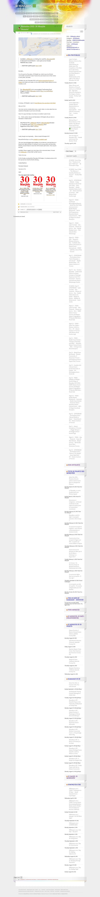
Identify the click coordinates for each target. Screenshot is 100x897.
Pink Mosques (73, 610)
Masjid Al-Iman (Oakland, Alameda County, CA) (74, 661)
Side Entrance (74, 465)
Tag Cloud (29, 13)
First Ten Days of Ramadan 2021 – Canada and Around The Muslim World (75, 138)
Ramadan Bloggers (45, 16)
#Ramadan (33, 91)
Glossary (54, 16)
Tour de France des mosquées (75, 472)
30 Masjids (23, 6)
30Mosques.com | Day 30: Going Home (75, 837)
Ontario (32, 206)
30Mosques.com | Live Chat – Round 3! (75, 830)
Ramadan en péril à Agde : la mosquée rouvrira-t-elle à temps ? (75, 517)
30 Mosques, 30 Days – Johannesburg (75, 617)
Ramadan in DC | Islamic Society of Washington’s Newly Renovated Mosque (74, 713)
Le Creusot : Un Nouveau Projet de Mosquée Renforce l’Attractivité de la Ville (75, 565)
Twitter (29, 16)
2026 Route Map (48, 13)
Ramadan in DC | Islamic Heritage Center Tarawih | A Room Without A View (75, 751)
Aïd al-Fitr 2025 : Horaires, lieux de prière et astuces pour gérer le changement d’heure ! (75, 480)
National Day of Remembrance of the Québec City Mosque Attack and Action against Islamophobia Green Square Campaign (74, 125)
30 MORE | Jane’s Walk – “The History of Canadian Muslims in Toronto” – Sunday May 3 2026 (75, 173)
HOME (36, 22)
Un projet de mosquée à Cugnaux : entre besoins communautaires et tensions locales (75, 529)
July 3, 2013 (39, 66)
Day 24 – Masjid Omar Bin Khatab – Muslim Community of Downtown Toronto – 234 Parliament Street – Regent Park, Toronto (75, 357)
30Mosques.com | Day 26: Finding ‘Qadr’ (75, 868)
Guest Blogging (38, 13)
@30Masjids (23, 152)
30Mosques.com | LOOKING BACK (73, 824)
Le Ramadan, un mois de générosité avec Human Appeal (75, 492)
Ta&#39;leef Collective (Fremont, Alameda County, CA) (75, 642)
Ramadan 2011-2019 (52, 19)
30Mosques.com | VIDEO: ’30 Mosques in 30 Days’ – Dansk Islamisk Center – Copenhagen (75, 792)
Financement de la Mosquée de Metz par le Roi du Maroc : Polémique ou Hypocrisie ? (75, 553)
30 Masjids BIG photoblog (31, 879)
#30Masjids (29, 59)
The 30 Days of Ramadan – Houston (75, 599)
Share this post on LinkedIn (34, 209)
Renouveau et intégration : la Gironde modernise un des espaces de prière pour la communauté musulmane (75, 504)
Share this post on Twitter (35, 209)
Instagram (43, 19)
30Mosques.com (34, 19)
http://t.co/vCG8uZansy (37, 124)
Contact (35, 16)
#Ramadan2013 (50, 59)
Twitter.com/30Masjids (42, 879)
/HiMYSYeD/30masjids (78, 40)
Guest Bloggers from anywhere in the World (44, 103)
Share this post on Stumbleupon (38, 209)
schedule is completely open (40, 139)
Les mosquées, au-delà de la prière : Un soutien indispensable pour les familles (75, 586)
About (55, 13)
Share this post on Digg (28, 209)
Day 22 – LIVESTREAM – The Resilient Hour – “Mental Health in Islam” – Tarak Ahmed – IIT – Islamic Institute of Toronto (75, 418)
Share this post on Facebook (30, 209)
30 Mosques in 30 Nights (73, 625)
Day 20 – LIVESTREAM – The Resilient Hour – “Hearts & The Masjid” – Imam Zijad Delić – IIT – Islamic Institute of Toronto (75, 454)
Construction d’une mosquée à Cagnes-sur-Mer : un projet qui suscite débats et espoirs (75, 540)
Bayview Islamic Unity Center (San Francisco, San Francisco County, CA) (75, 651)
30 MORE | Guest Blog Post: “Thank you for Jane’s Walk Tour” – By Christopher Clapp (75, 162)
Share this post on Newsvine (40, 209)
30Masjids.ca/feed (75, 36)
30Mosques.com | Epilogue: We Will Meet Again (75, 816)
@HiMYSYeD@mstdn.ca (73, 49)
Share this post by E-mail (26, 209)
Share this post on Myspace (31, 209)
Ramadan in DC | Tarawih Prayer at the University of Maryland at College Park (75, 702)
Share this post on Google (33, 209)
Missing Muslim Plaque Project (48, 22)
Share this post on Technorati (41, 209)
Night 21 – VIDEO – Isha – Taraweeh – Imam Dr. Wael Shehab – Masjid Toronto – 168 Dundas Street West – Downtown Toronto (75, 441)
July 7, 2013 (39, 96)
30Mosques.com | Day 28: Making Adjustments (75, 852)
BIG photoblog (74, 55)
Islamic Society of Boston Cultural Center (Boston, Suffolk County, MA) (75, 632)
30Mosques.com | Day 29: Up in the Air (75, 844)
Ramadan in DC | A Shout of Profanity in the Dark (74, 741)
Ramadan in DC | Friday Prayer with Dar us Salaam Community (75, 767)
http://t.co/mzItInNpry (46, 91)
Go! (81, 31)
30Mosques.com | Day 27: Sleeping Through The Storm (75, 860)
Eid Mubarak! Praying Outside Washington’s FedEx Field (75, 693)
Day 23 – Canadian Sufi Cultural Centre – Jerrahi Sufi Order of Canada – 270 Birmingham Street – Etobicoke (75, 369)
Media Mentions (20, 13)
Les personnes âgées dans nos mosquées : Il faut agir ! (75, 576)
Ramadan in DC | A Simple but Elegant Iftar (75, 759)
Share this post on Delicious (27, 209)
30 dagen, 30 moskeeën (71, 777)
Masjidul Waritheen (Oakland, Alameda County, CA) (74, 669)
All (24, 16)
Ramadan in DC (74, 679)
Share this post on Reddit (37, 209)
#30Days (36, 126)
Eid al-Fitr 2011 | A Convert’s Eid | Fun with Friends (74, 684)
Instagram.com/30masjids (53, 879)
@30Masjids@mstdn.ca (73, 47)
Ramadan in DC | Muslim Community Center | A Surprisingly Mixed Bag (75, 732)
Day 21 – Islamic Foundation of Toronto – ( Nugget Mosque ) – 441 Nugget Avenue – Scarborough (75, 430)
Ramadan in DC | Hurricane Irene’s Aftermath (74, 722)
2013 (29, 206)
